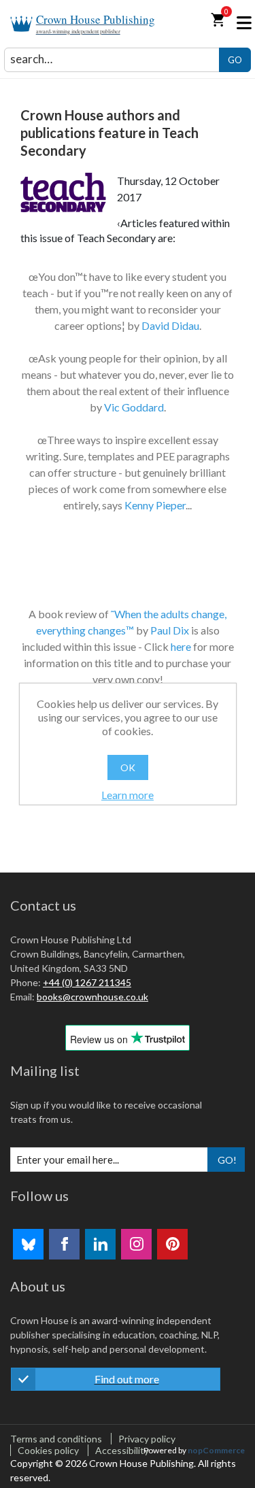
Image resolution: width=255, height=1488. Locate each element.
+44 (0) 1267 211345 (87, 982)
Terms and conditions (56, 1438)
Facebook (64, 1244)
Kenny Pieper (155, 504)
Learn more (127, 794)
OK (127, 767)
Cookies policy (48, 1450)
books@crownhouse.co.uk (92, 996)
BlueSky (28, 1244)
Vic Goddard (134, 407)
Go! (227, 1160)
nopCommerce (216, 1450)
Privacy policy (146, 1438)
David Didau (170, 325)
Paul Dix (169, 630)
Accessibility (122, 1450)
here (181, 646)
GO (235, 59)
